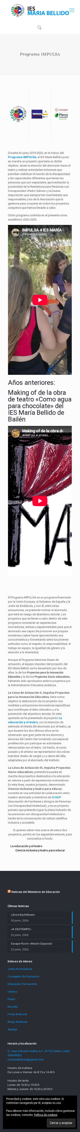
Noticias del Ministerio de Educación (35, 892)
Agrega (12, 1029)
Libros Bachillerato (23, 914)
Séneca (12, 991)
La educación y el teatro (26, 846)
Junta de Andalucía (20, 969)
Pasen (11, 999)
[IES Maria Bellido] (40, 10)
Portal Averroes (17, 1014)
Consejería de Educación (23, 976)
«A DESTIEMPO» (21, 929)
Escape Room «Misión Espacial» (31, 943)
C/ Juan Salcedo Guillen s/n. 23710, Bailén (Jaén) (39, 1051)
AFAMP (56, 797)
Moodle (13, 1006)
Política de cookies (45, 1114)
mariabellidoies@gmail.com (26, 1059)
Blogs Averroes (17, 1021)
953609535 (15, 1055)
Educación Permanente (22, 984)
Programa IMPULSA (22, 157)
